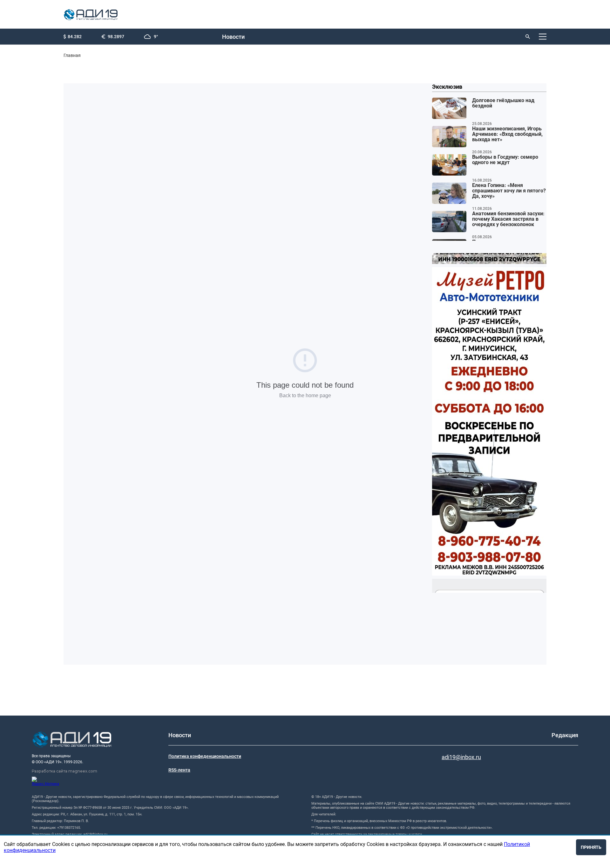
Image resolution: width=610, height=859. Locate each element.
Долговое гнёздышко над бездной (503, 103)
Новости (233, 36)
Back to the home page (305, 395)
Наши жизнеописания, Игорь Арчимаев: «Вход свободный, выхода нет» (507, 134)
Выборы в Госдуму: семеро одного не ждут (505, 159)
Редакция (565, 735)
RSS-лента (179, 769)
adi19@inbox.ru (461, 757)
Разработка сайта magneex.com (64, 771)
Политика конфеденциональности (204, 756)
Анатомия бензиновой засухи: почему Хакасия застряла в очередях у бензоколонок (508, 219)
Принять (591, 847)
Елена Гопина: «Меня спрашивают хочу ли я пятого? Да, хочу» (509, 191)
